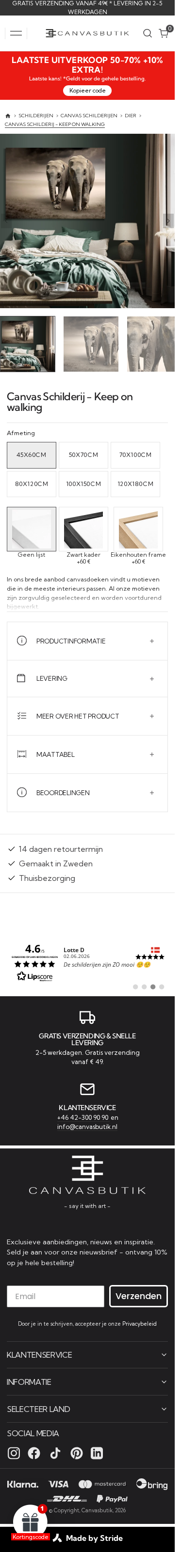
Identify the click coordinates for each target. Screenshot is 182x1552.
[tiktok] (55, 1452)
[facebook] (34, 1452)
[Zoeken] (147, 33)
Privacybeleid (139, 1322)
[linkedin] (97, 1452)
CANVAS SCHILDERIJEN (89, 115)
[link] (87, 960)
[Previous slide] (6, 221)
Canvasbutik (97, 1509)
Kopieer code (87, 90)
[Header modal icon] (16, 33)
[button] (16, 33)
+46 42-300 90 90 (83, 1116)
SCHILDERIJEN (35, 115)
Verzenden (139, 1295)
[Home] (8, 116)
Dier (130, 115)
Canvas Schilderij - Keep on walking (55, 124)
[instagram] (14, 1452)
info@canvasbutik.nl (87, 1125)
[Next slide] (168, 221)
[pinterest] (76, 1452)
